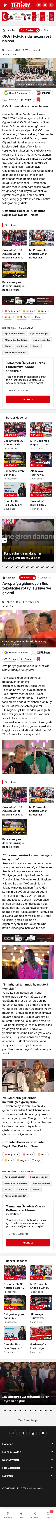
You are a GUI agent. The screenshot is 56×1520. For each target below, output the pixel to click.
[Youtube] (43, 1433)
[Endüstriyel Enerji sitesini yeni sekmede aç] (28, 16)
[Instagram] (33, 1433)
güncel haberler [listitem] (41, 340)
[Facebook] (13, 1433)
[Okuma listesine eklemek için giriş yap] (38, 99)
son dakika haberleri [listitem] (15, 352)
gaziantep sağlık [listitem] (39, 333)
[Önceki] (4, 540)
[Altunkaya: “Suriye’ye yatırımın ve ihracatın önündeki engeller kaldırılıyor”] (41, 466)
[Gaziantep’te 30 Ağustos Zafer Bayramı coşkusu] (14, 244)
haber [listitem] (8, 346)
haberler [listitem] (22, 346)
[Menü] (5, 5)
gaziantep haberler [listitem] (15, 333)
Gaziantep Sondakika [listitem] (16, 340)
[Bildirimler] (51, 4)
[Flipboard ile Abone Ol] (43, 92)
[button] (38, 4)
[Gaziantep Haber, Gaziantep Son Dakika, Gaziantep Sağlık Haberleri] (20, 4)
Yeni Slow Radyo (28, 1420)
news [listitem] (36, 346)
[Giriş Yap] (44, 4)
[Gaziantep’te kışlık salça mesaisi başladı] (41, 496)
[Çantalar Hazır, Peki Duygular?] (15, 496)
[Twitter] (23, 1433)
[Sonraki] (51, 540)
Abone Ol (28, 399)
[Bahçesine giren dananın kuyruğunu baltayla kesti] (14, 277)
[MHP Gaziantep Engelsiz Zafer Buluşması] (41, 244)
